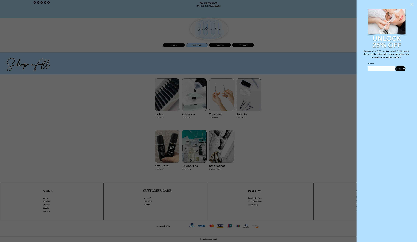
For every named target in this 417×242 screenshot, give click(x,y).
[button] (411, 4)
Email (370, 64)
